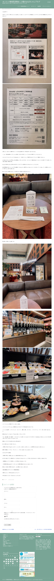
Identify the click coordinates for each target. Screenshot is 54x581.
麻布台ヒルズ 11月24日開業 (8, 529)
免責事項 (39, 6)
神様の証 (5, 541)
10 (4, 561)
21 (12, 563)
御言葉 (4, 537)
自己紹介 (49, 2)
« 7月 (4, 568)
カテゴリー (33, 6)
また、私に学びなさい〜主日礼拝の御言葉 (43, 529)
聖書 (4, 544)
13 (10, 561)
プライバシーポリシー (46, 6)
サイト (5, 507)
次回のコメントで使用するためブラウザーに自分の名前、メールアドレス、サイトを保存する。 (19, 513)
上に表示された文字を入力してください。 (12, 518)
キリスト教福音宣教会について (23, 6)
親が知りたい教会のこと (8, 545)
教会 (4, 538)
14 (12, 561)
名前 (5, 499)
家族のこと (5, 536)
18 (6, 563)
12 (8, 561)
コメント (6, 491)
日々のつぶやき (11, 479)
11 (6, 561)
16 (17, 561)
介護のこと (5, 534)
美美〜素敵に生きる (7, 543)
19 (8, 563)
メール (5, 503)
